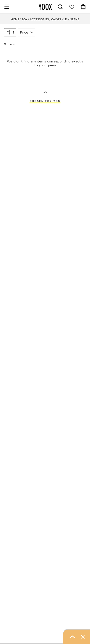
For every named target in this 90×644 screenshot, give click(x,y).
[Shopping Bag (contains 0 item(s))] (83, 7)
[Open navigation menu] (7, 7)
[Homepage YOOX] (45, 7)
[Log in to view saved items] (72, 7)
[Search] (60, 7)
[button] (45, 92)
